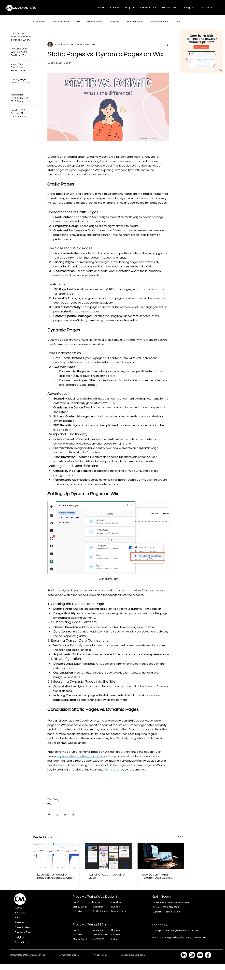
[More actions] (167, 44)
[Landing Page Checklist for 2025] (108, 856)
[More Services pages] (26, 912)
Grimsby (77, 911)
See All (180, 837)
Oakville (115, 935)
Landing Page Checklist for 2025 (107, 876)
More (177, 22)
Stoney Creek (80, 907)
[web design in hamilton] (161, 856)
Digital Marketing (159, 22)
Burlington (97, 902)
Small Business (95, 22)
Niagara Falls (118, 911)
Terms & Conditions (68, 955)
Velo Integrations (61, 22)
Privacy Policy (100, 955)
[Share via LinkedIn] (65, 814)
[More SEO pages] (22, 917)
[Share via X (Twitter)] (57, 814)
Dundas (115, 907)
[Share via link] (73, 814)
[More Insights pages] (26, 937)
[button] (115, 7)
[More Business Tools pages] (33, 932)
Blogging (114, 22)
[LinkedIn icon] (184, 955)
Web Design (53, 799)
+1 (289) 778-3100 (169, 907)
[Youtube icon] (200, 955)
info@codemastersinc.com (174, 902)
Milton (114, 939)
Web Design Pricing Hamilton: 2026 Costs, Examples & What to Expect (160, 876)
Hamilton (77, 902)
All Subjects (39, 22)
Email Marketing (134, 22)
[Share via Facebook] (49, 814)
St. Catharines (100, 911)
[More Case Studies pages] (32, 927)
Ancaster (98, 907)
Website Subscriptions (133, 955)
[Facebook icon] (208, 955)
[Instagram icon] (192, 955)
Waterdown (116, 902)
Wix (78, 22)
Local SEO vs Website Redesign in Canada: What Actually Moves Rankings (55, 876)
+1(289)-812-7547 (171, 912)
